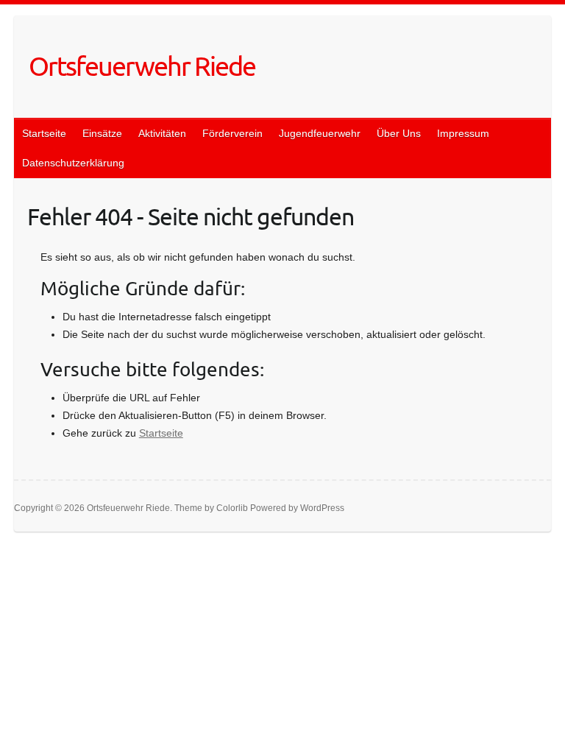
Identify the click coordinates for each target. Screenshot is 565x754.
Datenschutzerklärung (73, 163)
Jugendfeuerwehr (319, 133)
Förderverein (232, 133)
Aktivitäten (162, 133)
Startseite (44, 133)
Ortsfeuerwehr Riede (142, 65)
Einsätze (102, 133)
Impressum (463, 133)
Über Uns (399, 133)
